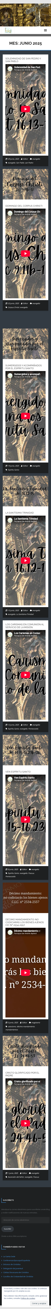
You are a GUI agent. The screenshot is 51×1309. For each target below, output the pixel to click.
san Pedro (29, 162)
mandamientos (11, 1029)
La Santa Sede (9, 1256)
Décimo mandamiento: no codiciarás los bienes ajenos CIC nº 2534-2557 (24, 922)
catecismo (12, 1026)
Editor (25, 159)
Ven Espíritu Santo (18, 771)
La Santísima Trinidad (19, 512)
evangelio (36, 159)
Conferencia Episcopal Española (16, 1260)
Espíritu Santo (13, 470)
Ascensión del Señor (16, 1177)
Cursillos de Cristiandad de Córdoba (18, 1276)
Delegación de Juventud (13, 1268)
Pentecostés (33, 728)
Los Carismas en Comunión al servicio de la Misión (24, 625)
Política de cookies (28, 1298)
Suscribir (7, 1229)
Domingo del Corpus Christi (24, 206)
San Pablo (20, 162)
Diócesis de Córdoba (11, 1264)
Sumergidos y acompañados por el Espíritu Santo (23, 367)
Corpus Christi (13, 307)
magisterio (35, 1022)
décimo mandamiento (26, 1026)
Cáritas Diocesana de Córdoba (16, 1272)
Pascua (31, 873)
